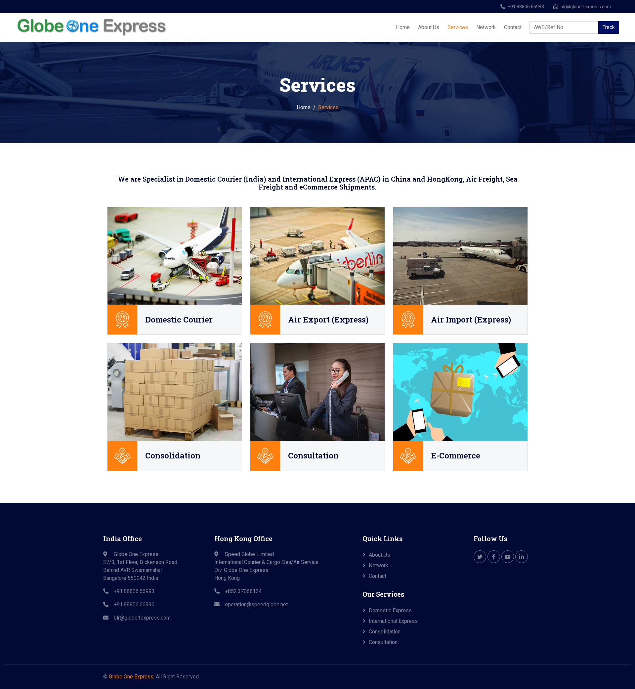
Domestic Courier (179, 319)
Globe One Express (131, 676)
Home (403, 27)
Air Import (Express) (471, 319)
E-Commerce (455, 455)
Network (486, 27)
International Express (393, 621)
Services (457, 27)
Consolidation (172, 455)
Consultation (313, 455)
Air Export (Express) (328, 319)
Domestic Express (390, 610)
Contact (513, 27)
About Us (428, 27)
